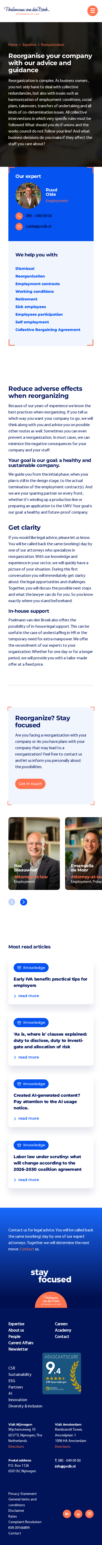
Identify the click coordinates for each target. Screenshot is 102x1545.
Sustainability (20, 1375)
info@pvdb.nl (65, 1467)
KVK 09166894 (19, 1528)
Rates (12, 1517)
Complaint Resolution (25, 1522)
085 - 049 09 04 (39, 216)
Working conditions (34, 291)
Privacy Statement (22, 1494)
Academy (63, 1330)
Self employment (32, 322)
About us (16, 1330)
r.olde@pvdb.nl (38, 227)
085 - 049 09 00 (68, 1461)
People (14, 1337)
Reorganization (30, 276)
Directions (16, 1447)
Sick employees (30, 306)
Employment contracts (37, 283)
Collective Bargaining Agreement (47, 329)
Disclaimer (16, 1511)
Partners (15, 1387)
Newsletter (18, 1349)
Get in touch (30, 783)
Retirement (26, 299)
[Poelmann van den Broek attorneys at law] (29, 11)
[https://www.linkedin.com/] (67, 1514)
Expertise (29, 45)
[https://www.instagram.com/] (89, 1514)
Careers (61, 1324)
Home (13, 45)
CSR (11, 1368)
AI (10, 1394)
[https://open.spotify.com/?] (78, 1514)
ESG (11, 1381)
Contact (27, 1249)
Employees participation (39, 314)
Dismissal (24, 268)
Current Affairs (20, 1343)
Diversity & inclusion (25, 1406)
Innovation (17, 1400)
